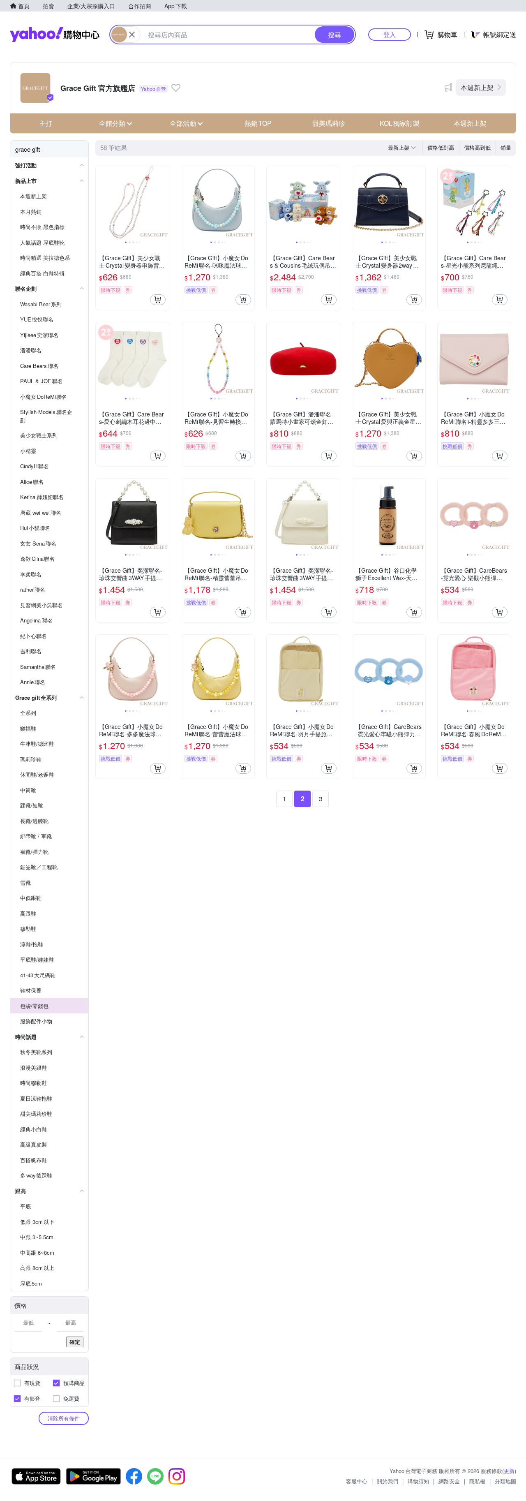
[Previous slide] (101, 202)
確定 (74, 1342)
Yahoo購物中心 (54, 34)
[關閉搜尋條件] (132, 34)
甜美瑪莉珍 (328, 123)
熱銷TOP (258, 123)
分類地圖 (505, 1481)
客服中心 (356, 1481)
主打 (45, 123)
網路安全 (449, 1481)
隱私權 (477, 1481)
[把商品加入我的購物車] (158, 299)
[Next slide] (163, 202)
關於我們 (387, 1481)
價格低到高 (440, 147)
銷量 (506, 147)
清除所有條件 (64, 1418)
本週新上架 (477, 87)
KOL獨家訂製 (400, 123)
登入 (389, 34)
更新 (509, 1471)
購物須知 (418, 1481)
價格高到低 (477, 147)
